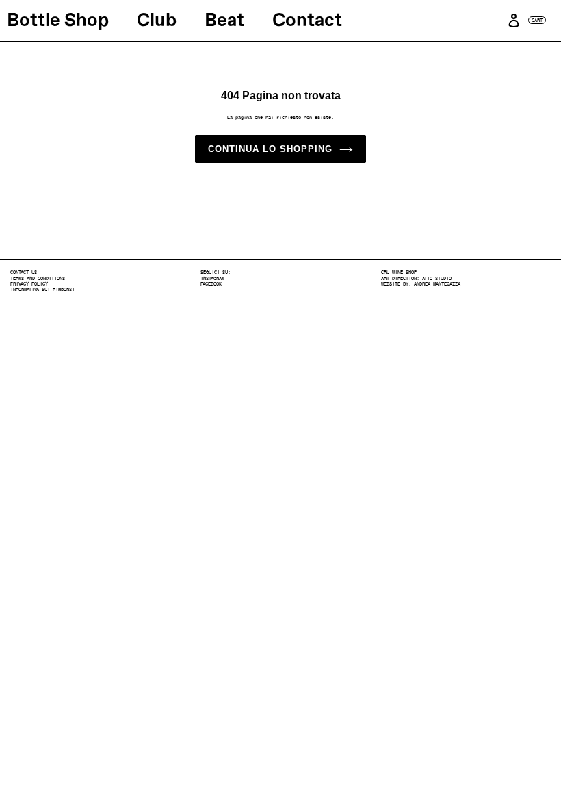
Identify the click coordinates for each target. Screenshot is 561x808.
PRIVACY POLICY (29, 284)
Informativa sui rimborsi (42, 289)
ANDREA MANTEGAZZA (437, 284)
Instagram (212, 278)
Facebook (211, 284)
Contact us (23, 272)
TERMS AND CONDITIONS (37, 278)
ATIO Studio (437, 278)
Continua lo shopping (270, 149)
